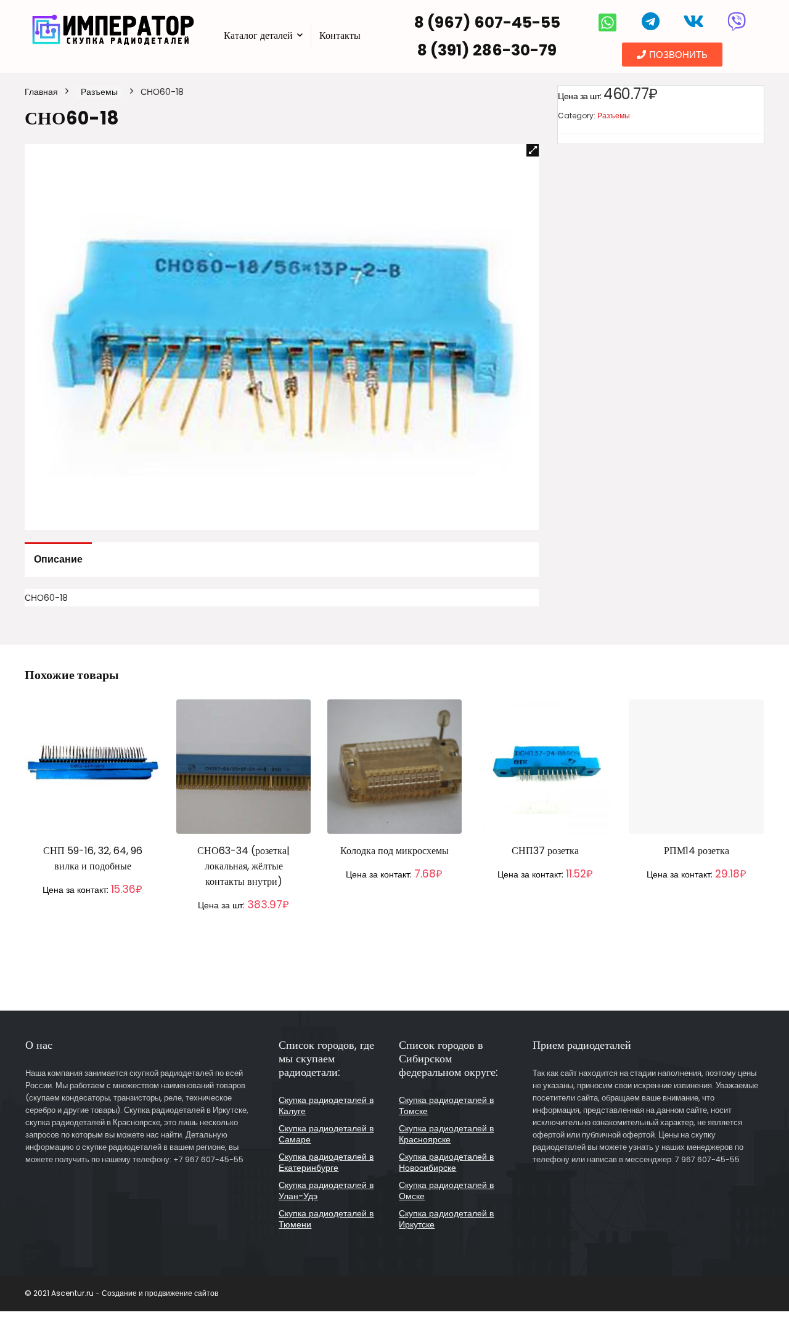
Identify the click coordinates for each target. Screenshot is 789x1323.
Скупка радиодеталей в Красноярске (446, 1134)
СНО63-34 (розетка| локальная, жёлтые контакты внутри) (243, 866)
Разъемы (99, 92)
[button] (672, 55)
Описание (58, 559)
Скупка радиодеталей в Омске (446, 1190)
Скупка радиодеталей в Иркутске (446, 1219)
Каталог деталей (258, 35)
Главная (41, 92)
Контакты (340, 35)
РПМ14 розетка (696, 851)
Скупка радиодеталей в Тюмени (326, 1219)
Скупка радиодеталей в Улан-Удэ (326, 1190)
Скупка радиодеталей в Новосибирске (446, 1162)
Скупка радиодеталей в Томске (446, 1105)
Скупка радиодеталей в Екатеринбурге (326, 1162)
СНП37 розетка (545, 851)
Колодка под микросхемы (394, 851)
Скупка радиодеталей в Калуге (326, 1105)
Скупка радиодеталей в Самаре (326, 1134)
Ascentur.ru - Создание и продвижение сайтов (134, 1293)
